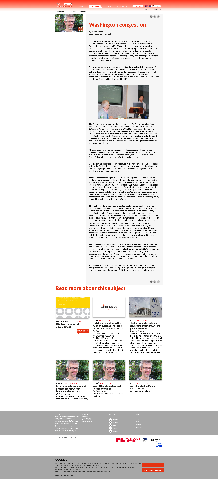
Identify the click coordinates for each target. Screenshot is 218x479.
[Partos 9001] (156, 441)
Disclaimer (77, 437)
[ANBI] (159, 447)
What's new (64, 11)
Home (58, 11)
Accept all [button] (153, 465)
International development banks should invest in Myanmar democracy (71, 388)
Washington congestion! (79, 11)
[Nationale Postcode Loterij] (128, 441)
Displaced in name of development (67, 325)
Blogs (70, 11)
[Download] (83, 334)
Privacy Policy (71, 437)
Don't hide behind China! (142, 385)
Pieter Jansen (97, 31)
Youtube (115, 428)
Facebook (115, 422)
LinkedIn (115, 431)
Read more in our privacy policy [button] (64, 475)
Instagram (115, 419)
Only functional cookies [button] (152, 470)
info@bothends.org (87, 421)
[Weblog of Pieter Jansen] (69, 31)
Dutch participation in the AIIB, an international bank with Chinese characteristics (108, 326)
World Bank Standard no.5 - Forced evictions (108, 387)
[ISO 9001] (145, 441)
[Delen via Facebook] (158, 17)
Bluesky (115, 425)
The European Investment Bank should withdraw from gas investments (144, 326)
